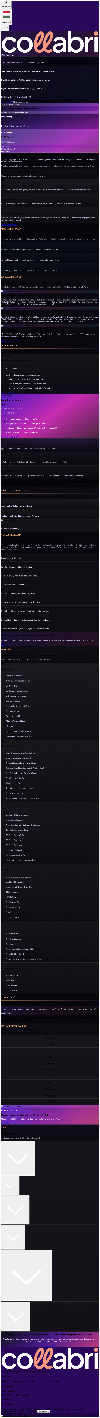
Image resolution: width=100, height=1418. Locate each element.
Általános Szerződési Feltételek (13, 1409)
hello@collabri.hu (8, 1391)
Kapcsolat (5, 1399)
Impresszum (14, 1411)
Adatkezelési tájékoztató (60, 1409)
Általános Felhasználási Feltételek (38, 1409)
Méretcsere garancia (22, 1381)
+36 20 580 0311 (7, 1395)
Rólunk (11, 1399)
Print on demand (67, 1381)
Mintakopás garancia (53, 1381)
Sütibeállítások (43, 1411)
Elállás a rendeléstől (37, 1381)
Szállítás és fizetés (8, 1381)
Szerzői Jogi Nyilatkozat (28, 1411)
